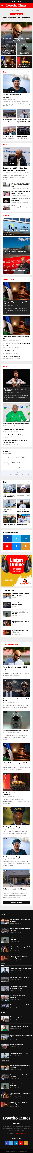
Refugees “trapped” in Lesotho (19, 1026)
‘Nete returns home (22, 524)
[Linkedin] (16, 1143)
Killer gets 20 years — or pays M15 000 (16, 17)
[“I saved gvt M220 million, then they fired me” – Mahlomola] (16, 156)
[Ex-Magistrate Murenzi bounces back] (23, 503)
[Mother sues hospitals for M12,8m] (9, 113)
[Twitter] (11, 1143)
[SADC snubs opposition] (6, 207)
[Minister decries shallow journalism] (16, 83)
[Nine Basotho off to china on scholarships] (7, 632)
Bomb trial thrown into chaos (11, 351)
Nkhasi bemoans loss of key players (13, 429)
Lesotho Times (7, 172)
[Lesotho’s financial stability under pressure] (16, 246)
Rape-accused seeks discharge (12, 356)
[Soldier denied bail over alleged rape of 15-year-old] (6, 193)
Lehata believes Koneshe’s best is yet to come (16, 435)
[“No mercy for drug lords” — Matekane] (9, 130)
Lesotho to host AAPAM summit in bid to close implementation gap (20, 184)
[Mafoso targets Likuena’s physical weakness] (16, 412)
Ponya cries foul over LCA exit (19, 1053)
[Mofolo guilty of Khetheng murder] (16, 816)
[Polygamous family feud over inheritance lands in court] (16, 325)
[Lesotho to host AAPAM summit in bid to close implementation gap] (6, 184)
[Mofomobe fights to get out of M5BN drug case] (7, 595)
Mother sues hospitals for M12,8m (24, 52)
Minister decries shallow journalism (8, 52)
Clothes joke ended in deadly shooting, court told (8, 65)
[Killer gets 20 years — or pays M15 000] (16, 291)
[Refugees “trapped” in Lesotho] (5, 1028)
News (5, 648)
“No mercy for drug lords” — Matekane (24, 65)
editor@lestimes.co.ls (20, 1133)
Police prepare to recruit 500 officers (21, 1005)
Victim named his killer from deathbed (15, 731)
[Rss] (26, 1143)
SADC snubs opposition (18, 206)
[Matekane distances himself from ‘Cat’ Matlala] (7, 605)
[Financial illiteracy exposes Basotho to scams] (16, 227)
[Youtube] (21, 1143)
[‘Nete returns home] (23, 518)
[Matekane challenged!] (23, 488)
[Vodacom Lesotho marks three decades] (16, 264)
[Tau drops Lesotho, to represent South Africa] (6, 200)
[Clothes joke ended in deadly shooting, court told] (23, 113)
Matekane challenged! (23, 495)
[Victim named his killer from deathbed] (7, 614)
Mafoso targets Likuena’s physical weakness (16, 423)
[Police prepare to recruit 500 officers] (23, 130)
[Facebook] (7, 1143)
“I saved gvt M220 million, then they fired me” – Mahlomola (15, 169)
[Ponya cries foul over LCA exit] (9, 503)
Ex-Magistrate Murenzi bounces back (23, 510)
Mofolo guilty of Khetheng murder (16, 41)
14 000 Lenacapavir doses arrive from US (9, 495)
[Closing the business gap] (9, 518)
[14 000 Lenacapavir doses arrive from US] (9, 488)
